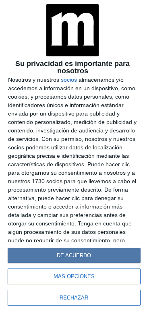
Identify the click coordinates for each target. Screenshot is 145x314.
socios (69, 80)
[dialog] (72, 157)
